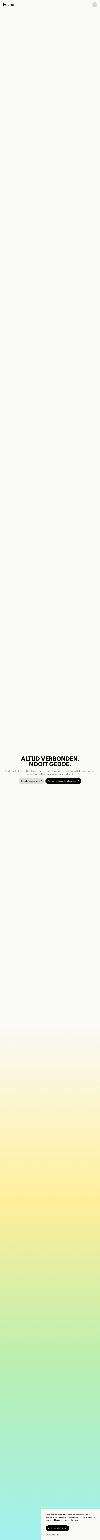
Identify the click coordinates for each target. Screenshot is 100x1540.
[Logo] (9, 4)
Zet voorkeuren (52, 1534)
